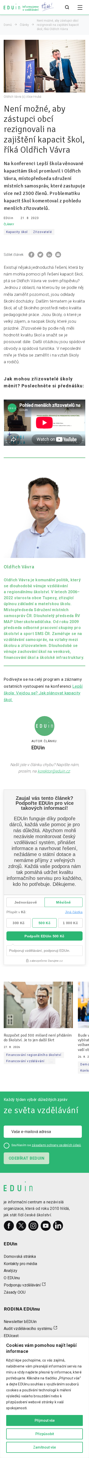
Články (24, 25)
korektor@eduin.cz (54, 771)
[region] (44, 1397)
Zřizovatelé (42, 232)
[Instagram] (33, 1226)
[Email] (58, 255)
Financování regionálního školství (34, 1055)
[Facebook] (9, 1226)
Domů (8, 25)
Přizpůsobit (44, 1434)
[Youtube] (46, 1226)
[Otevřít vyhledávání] (67, 7)
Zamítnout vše (44, 1447)
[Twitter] (21, 1226)
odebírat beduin (26, 1158)
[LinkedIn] (58, 1226)
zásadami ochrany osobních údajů (56, 1145)
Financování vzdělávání (25, 1061)
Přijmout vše (45, 1420)
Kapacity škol (17, 232)
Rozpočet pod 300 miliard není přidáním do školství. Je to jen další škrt (38, 1038)
